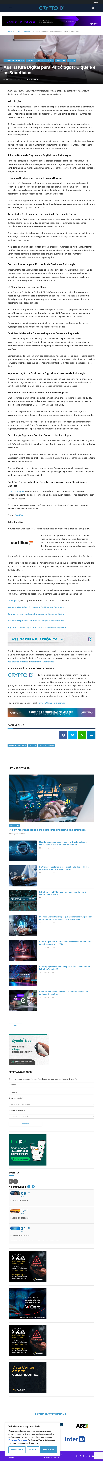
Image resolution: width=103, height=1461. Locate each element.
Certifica (19, 515)
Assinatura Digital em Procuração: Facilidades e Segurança (36, 607)
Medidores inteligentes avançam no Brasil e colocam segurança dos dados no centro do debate (63, 843)
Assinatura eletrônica (17, 745)
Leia (10, 600)
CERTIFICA (31, 60)
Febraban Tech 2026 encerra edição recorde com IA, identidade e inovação (63, 893)
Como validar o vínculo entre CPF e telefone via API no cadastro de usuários (63, 993)
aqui (14, 600)
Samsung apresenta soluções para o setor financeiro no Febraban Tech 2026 (64, 968)
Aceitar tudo (48, 1450)
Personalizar (17, 1450)
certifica (32, 745)
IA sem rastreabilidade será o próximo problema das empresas (47, 829)
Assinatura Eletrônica (14, 60)
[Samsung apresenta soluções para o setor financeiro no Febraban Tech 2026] (23, 975)
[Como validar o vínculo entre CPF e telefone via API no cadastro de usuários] (23, 1000)
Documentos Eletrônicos (42, 661)
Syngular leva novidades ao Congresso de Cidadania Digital (36, 614)
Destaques (60, 60)
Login (96, 2)
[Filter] (15, 1181)
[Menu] (10, 8)
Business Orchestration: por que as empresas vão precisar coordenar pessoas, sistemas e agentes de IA (65, 918)
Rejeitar (32, 1450)
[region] (32, 1439)
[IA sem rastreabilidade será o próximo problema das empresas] (51, 798)
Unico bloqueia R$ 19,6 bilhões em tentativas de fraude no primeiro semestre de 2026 (65, 943)
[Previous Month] (28, 1186)
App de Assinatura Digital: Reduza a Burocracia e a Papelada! (37, 627)
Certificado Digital (45, 60)
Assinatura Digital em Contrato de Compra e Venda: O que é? (37, 620)
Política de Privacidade (17, 1440)
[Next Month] (33, 1186)
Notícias (71, 60)
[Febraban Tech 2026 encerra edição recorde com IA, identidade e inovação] (23, 900)
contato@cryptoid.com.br (51, 703)
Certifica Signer (17, 491)
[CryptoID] (51, 8)
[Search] (93, 8)
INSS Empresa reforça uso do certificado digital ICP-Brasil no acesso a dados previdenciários (65, 868)
